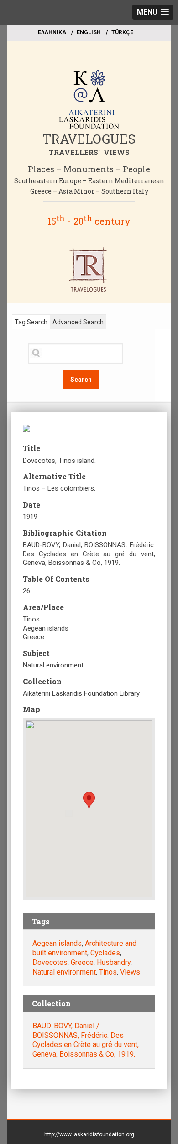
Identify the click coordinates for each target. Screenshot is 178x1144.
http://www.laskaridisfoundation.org (89, 1134)
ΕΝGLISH (89, 32)
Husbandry (114, 962)
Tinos (108, 972)
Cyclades (105, 953)
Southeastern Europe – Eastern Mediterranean (89, 180)
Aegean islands (57, 943)
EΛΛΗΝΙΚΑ (52, 32)
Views (130, 972)
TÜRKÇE (122, 32)
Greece (82, 962)
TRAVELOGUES (89, 138)
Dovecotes (50, 962)
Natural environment (64, 972)
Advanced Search (78, 322)
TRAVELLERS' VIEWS (89, 152)
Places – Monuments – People (89, 169)
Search (81, 379)
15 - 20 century (89, 221)
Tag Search (31, 322)
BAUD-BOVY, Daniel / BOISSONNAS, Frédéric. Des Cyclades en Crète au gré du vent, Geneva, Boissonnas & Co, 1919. (85, 1039)
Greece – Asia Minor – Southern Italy (89, 191)
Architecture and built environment (84, 948)
